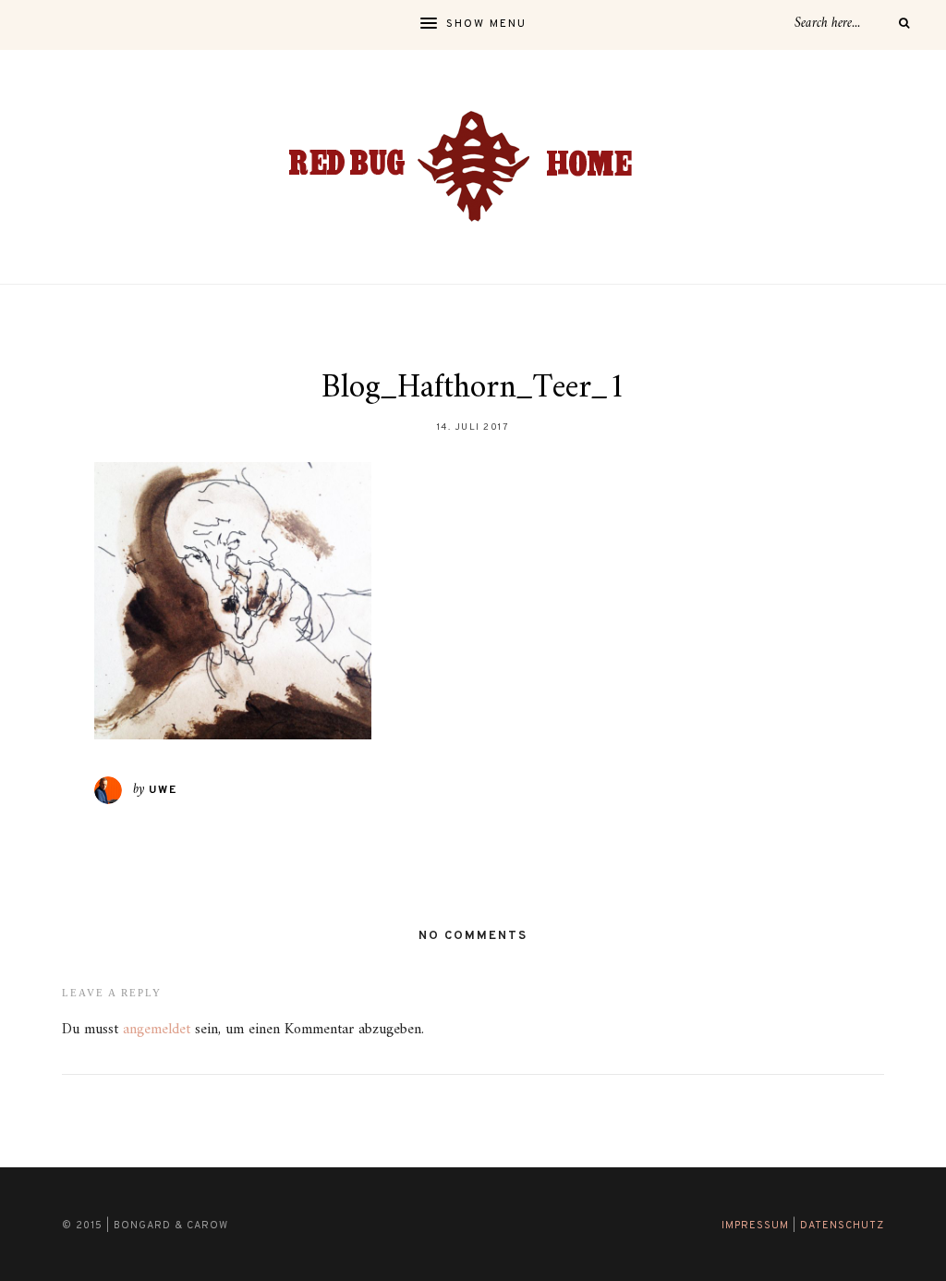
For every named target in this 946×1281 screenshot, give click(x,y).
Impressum (755, 1225)
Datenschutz (842, 1225)
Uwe (163, 790)
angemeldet (156, 1030)
